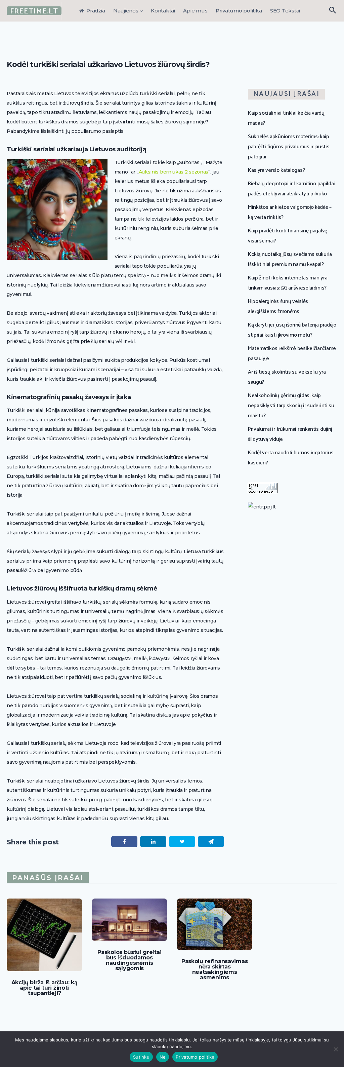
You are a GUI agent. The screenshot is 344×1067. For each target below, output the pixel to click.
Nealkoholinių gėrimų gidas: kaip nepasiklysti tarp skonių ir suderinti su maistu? (291, 405)
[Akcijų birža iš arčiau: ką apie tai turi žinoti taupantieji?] (44, 935)
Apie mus (195, 10)
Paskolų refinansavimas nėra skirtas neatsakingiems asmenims (214, 969)
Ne (163, 1057)
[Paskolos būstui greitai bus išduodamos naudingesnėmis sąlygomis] (129, 920)
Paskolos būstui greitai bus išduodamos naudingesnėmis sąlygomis (129, 960)
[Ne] (335, 1049)
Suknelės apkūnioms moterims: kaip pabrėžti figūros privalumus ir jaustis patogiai (288, 146)
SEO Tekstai (285, 10)
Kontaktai (163, 10)
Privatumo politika (239, 10)
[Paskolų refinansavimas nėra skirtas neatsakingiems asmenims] (214, 924)
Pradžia (95, 10)
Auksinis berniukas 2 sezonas (174, 172)
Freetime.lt (34, 11)
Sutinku (141, 1057)
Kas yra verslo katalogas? (276, 170)
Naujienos (125, 10)
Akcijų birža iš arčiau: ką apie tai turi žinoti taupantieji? (44, 988)
